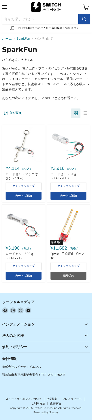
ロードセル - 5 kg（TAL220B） (63, 176)
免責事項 (55, 403)
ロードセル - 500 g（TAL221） (19, 256)
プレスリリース (72, 399)
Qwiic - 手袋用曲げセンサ (67, 256)
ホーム (7, 39)
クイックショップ (23, 186)
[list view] (85, 113)
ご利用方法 (38, 403)
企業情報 (52, 399)
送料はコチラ (73, 28)
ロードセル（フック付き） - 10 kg (22, 176)
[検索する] (84, 19)
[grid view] (75, 113)
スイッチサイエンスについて (24, 399)
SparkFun (23, 39)
